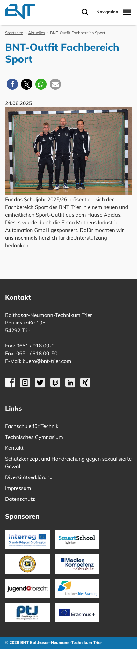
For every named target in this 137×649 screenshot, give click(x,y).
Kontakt (14, 448)
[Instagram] (25, 386)
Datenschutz (20, 499)
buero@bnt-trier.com (47, 361)
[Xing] (85, 386)
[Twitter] (40, 386)
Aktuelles (36, 32)
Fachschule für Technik (31, 426)
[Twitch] (55, 386)
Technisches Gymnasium (34, 437)
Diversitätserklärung (29, 477)
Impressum (18, 488)
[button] (12, 84)
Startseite (14, 32)
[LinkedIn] (70, 386)
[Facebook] (10, 386)
